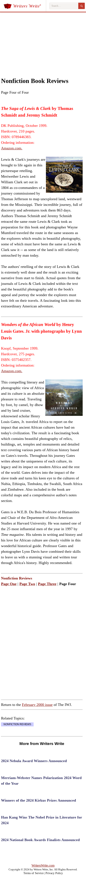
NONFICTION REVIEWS (17, 724)
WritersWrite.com (43, 865)
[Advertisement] (43, 40)
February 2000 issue (37, 705)
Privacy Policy (54, 873)
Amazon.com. (11, 148)
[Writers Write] (24, 6)
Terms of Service (33, 873)
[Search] (81, 6)
